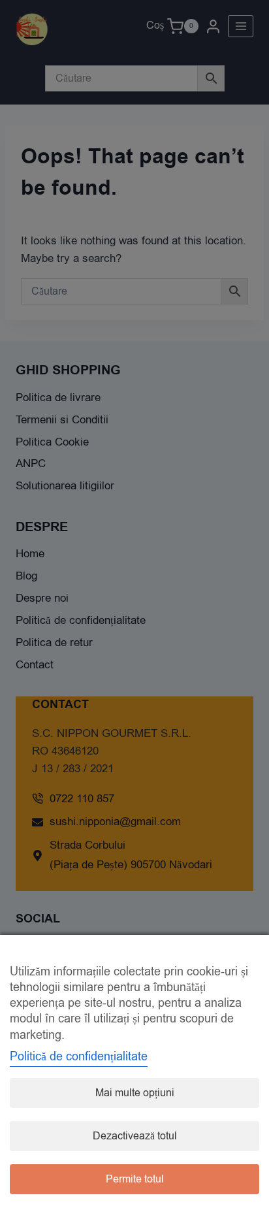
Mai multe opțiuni (134, 1093)
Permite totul (135, 1179)
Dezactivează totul (135, 1136)
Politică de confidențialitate (79, 1056)
